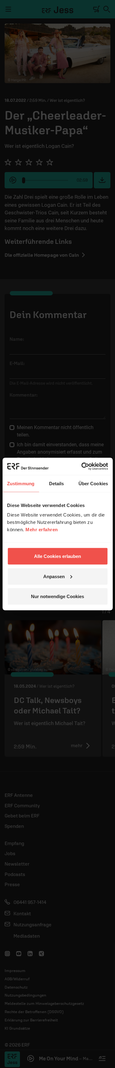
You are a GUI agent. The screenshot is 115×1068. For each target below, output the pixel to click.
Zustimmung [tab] (20, 483)
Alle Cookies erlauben (57, 556)
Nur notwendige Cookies (57, 596)
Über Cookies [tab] (93, 483)
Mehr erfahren (41, 529)
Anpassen (54, 576)
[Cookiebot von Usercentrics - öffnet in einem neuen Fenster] (82, 467)
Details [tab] (56, 483)
